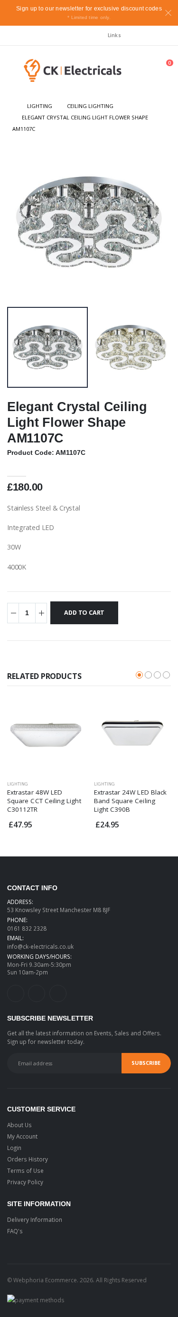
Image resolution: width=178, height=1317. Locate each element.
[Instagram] (15, 993)
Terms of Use (25, 1170)
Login (14, 1147)
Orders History (27, 1159)
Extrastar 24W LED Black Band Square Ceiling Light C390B (130, 801)
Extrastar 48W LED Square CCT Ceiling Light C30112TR (44, 801)
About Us (19, 1125)
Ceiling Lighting (90, 105)
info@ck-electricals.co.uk (40, 946)
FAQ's (15, 1231)
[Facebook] (57, 993)
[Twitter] (36, 993)
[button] (128, 73)
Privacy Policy (25, 1182)
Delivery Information (34, 1219)
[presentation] (22, 222)
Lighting (39, 105)
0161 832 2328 (27, 928)
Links (114, 35)
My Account (22, 1136)
